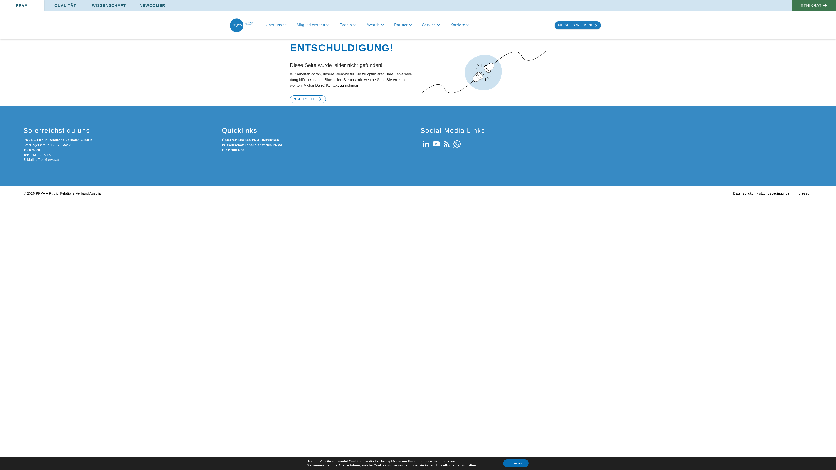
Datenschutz (743, 193)
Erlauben (516, 463)
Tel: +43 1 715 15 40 (40, 155)
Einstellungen (446, 465)
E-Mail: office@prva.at (41, 159)
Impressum (803, 193)
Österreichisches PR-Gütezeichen (250, 140)
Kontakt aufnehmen (342, 85)
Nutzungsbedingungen (773, 193)
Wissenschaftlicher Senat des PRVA (252, 145)
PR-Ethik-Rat (233, 150)
